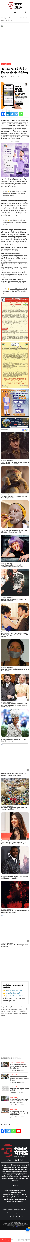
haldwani (7, 1007)
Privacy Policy (16, 1213)
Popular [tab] (17, 1058)
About (5, 1209)
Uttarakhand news (16, 1009)
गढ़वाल (19, 1087)
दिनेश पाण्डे (6, 77)
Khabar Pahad (17, 1222)
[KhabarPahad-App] (15, 95)
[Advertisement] (15, 965)
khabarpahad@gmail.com (17, 1199)
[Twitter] (16, 114)
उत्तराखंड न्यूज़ (17, 1013)
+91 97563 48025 (17, 1201)
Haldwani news (16, 1007)
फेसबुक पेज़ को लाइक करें (13, 993)
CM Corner (12, 1062)
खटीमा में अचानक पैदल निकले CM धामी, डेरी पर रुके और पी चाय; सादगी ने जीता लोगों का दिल (19, 1066)
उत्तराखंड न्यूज (8, 1013)
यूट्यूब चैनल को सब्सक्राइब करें (14, 996)
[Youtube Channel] (18, 1131)
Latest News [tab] (6, 1058)
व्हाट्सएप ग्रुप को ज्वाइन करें (14, 990)
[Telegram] (12, 114)
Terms (9, 1213)
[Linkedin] (8, 114)
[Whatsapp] (21, 114)
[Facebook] (3, 114)
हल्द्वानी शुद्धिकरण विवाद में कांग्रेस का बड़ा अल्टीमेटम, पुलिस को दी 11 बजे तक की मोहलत (19, 1078)
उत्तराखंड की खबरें (11, 1011)
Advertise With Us (20, 1209)
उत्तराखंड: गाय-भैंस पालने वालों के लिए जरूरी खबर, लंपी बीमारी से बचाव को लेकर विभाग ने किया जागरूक (19, 1101)
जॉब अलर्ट (24, 1087)
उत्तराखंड (4, 64)
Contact (10, 1209)
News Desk (13, 1070)
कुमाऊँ (9, 64)
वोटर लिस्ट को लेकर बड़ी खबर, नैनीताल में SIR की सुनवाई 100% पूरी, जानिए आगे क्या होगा (19, 1113)
